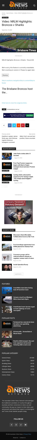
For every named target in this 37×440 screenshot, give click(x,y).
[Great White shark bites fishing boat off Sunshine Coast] (7, 290)
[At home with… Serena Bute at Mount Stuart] (7, 334)
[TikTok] (21, 425)
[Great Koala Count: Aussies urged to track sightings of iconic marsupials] (7, 309)
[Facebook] (10, 125)
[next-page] (6, 186)
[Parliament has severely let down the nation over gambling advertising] (7, 324)
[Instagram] (16, 425)
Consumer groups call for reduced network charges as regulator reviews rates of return (23, 256)
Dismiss (5, 75)
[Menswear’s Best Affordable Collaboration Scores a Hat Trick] (7, 237)
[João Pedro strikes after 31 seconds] (7, 156)
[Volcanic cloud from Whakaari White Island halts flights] (7, 299)
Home (3, 13)
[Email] (27, 125)
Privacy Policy (27, 434)
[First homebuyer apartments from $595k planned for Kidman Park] (7, 247)
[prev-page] (3, 186)
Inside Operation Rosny (20, 264)
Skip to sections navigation (11, 80)
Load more (18, 274)
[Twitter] (14, 125)
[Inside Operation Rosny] (7, 267)
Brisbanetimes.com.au (13, 109)
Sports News (9, 13)
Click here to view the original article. (14, 103)
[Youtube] (25, 425)
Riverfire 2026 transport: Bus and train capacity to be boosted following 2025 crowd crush (23, 342)
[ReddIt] (18, 125)
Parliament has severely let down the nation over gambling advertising (23, 324)
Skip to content (25, 80)
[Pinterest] (23, 125)
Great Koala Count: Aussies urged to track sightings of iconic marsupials (24, 308)
